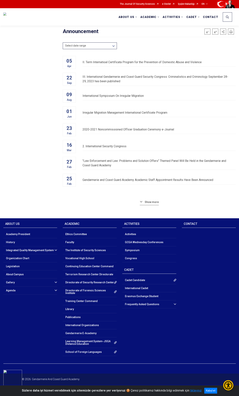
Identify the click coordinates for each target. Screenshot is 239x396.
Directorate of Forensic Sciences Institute (85, 292)
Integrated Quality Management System (30, 250)
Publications (73, 317)
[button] (223, 32)
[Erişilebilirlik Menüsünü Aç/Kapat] (228, 385)
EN (203, 4)
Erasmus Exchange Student (141, 296)
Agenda (10, 290)
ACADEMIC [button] (148, 17)
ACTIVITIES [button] (171, 17)
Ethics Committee (76, 234)
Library (69, 309)
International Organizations (82, 325)
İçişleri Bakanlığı (186, 4)
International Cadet (136, 288)
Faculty (69, 242)
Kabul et (210, 390)
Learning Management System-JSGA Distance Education (88, 342)
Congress (131, 258)
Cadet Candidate (135, 280)
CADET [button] (191, 17)
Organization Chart (17, 258)
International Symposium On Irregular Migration (113, 96)
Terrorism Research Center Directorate (89, 274)
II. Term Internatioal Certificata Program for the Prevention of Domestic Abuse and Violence (142, 62)
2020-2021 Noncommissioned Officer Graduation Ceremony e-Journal (128, 129)
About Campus (15, 274)
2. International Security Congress (104, 146)
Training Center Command (81, 301)
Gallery (10, 282)
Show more (152, 202)
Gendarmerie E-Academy (81, 333)
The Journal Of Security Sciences (137, 4)
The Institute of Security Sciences (85, 250)
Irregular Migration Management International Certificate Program (125, 112)
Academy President (18, 234)
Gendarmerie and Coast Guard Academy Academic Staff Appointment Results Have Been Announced (148, 180)
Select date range (75, 45)
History (10, 242)
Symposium (132, 250)
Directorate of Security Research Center (89, 282)
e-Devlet (166, 4)
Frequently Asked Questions (142, 304)
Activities (130, 234)
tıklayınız (196, 390)
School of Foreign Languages (83, 351)
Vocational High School (79, 258)
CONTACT (210, 17)
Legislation (13, 266)
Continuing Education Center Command (89, 266)
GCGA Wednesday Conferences (144, 242)
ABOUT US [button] (126, 17)
